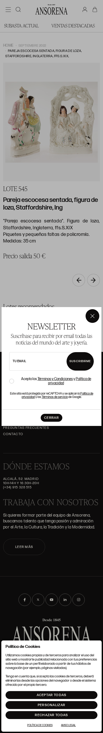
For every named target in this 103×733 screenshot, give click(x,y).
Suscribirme (80, 361)
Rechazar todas (51, 715)
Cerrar (51, 418)
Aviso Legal (68, 725)
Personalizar (51, 705)
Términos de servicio (55, 397)
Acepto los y (56, 381)
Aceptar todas (52, 695)
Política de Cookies (40, 725)
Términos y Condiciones (55, 379)
